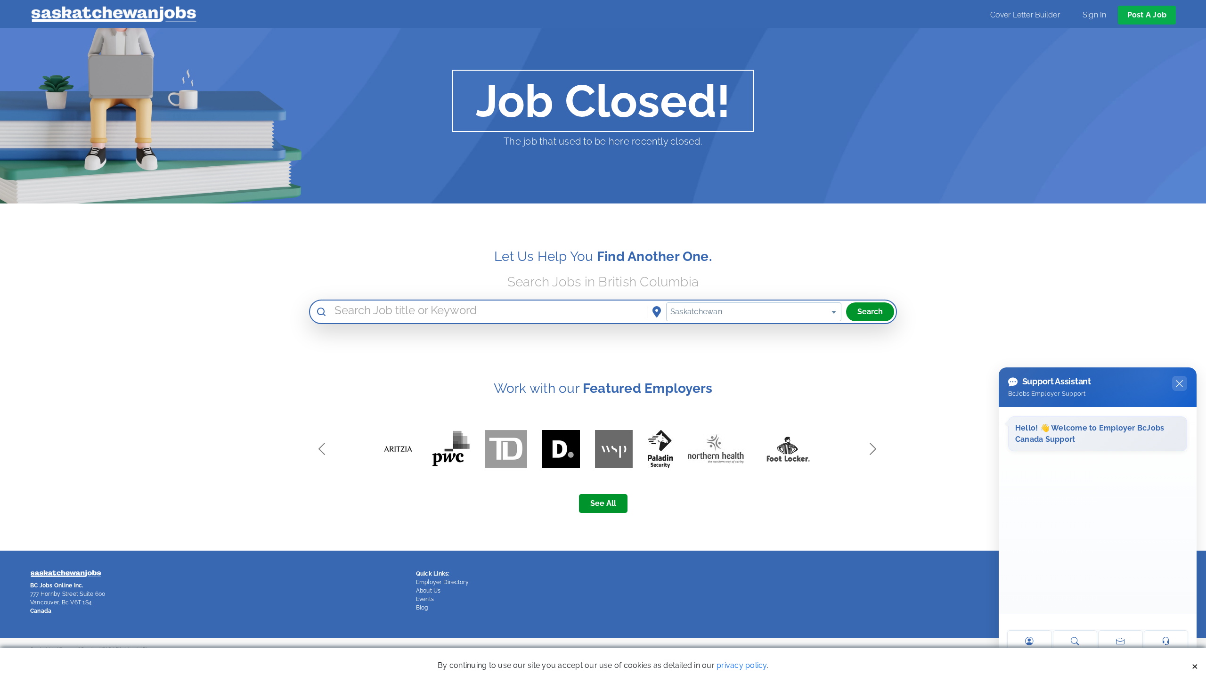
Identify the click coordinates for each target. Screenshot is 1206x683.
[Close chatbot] (1179, 383)
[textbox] (754, 311)
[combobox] (753, 311)
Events (425, 599)
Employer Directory (442, 582)
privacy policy (741, 665)
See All (603, 503)
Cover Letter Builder (1025, 14)
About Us (428, 590)
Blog (422, 607)
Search (870, 311)
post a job (1146, 14)
